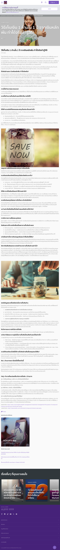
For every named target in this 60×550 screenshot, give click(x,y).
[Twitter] (13, 514)
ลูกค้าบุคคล (3, 15)
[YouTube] (10, 514)
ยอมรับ (49, 9)
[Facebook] (2, 514)
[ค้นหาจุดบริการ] (42, 2)
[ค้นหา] (45, 2)
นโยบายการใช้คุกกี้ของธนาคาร (12, 12)
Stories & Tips (9, 15)
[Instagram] (16, 514)
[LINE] (4, 514)
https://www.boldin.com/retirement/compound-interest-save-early (24, 408)
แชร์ (4, 38)
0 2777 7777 (7, 509)
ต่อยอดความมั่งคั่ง (17, 15)
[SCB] (5, 2)
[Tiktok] (7, 514)
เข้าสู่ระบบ (53, 2)
